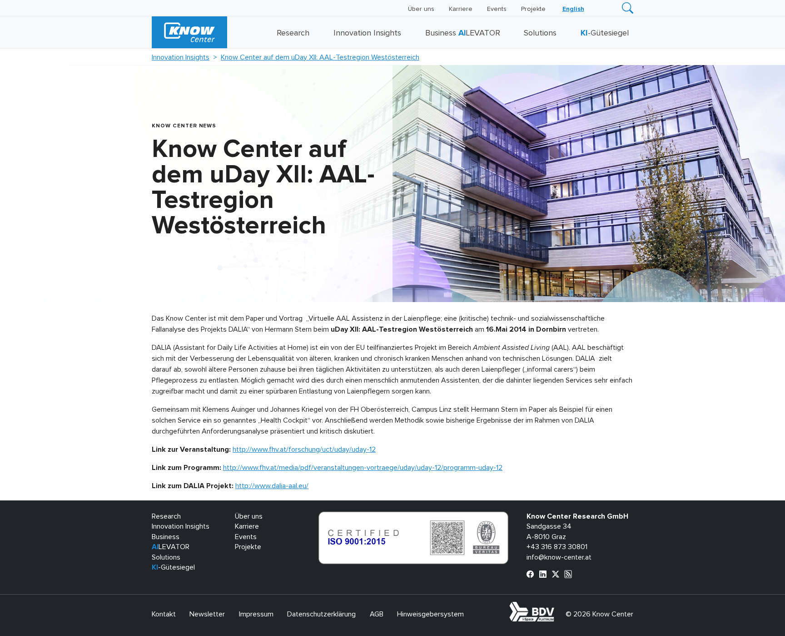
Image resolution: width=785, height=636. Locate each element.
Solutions (540, 33)
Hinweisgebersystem (430, 614)
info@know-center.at (559, 557)
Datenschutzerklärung (321, 614)
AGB (376, 614)
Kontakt (164, 614)
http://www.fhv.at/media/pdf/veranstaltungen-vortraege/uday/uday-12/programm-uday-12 (362, 467)
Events (497, 9)
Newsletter (207, 614)
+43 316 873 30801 (557, 546)
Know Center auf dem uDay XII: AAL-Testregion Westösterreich (320, 57)
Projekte (533, 9)
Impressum (256, 614)
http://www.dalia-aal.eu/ (271, 486)
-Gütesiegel (605, 33)
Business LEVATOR (462, 33)
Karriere (460, 9)
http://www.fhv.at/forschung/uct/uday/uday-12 (304, 449)
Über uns (421, 9)
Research (293, 33)
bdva (556, 607)
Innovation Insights (367, 33)
